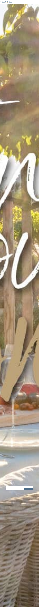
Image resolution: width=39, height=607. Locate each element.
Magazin (23, 1)
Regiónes (19, 1)
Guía (26, 1)
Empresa (29, 1)
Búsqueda (14, 1)
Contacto (33, 1)
